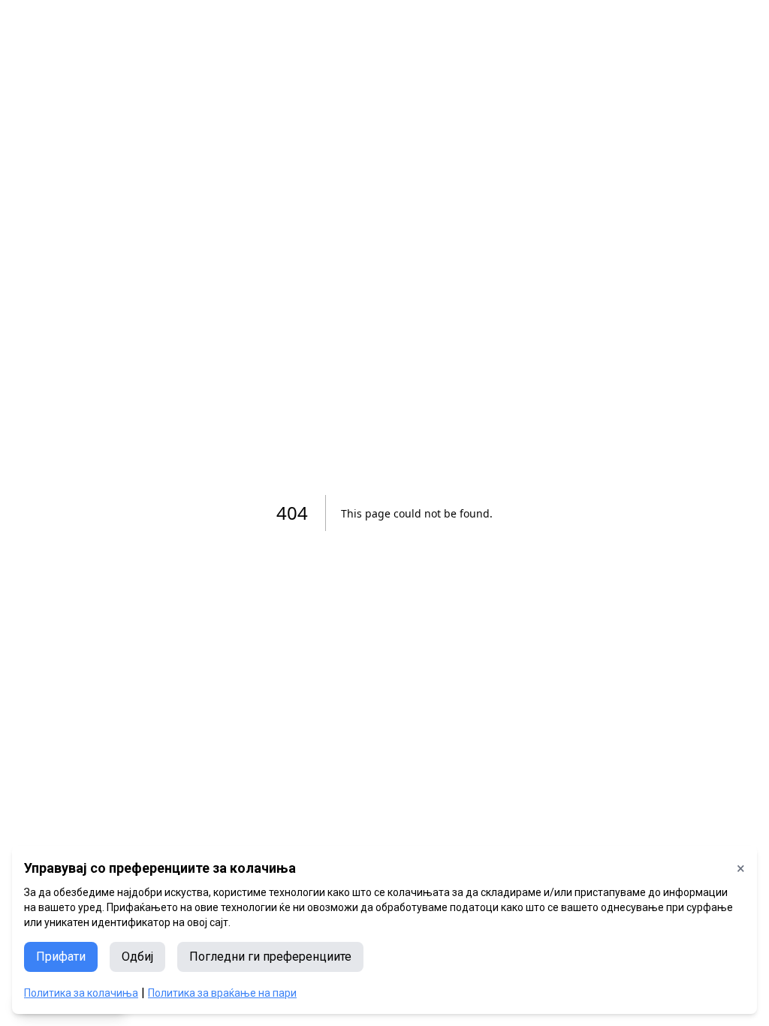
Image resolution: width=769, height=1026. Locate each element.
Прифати (61, 956)
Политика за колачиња (81, 993)
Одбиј (137, 956)
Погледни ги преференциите (270, 956)
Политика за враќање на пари (222, 993)
